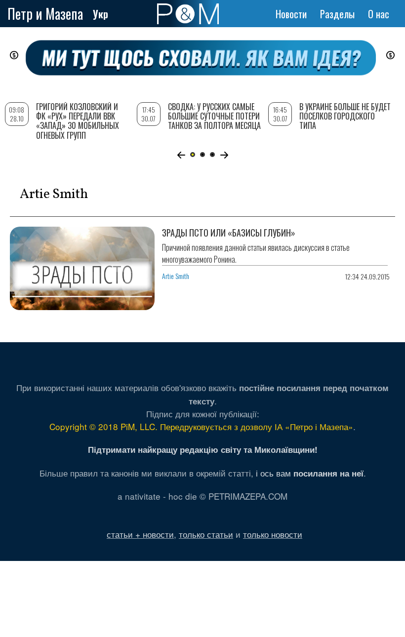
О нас (378, 13)
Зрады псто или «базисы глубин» (228, 232)
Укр (100, 13)
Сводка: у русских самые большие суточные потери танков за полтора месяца (214, 116)
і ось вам (310, 473)
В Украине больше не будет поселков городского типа (345, 116)
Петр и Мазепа (45, 13)
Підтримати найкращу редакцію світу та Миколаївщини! (203, 449)
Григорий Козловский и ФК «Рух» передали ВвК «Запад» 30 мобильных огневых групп (77, 121)
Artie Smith (175, 276)
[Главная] (188, 13)
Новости (291, 13)
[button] (181, 155)
